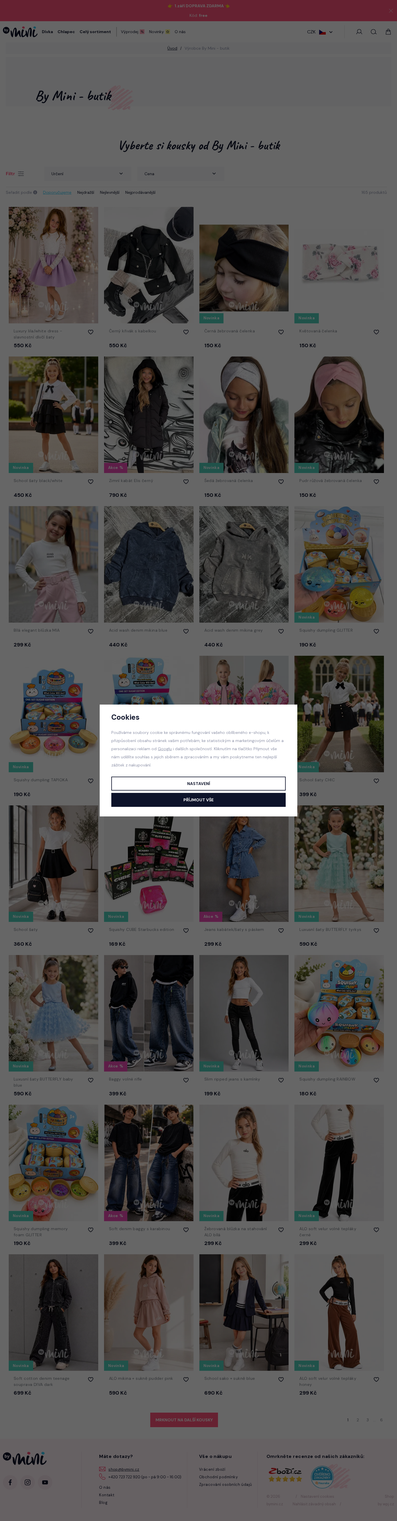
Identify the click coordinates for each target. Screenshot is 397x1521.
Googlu (165, 748)
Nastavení (198, 783)
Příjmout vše (198, 799)
